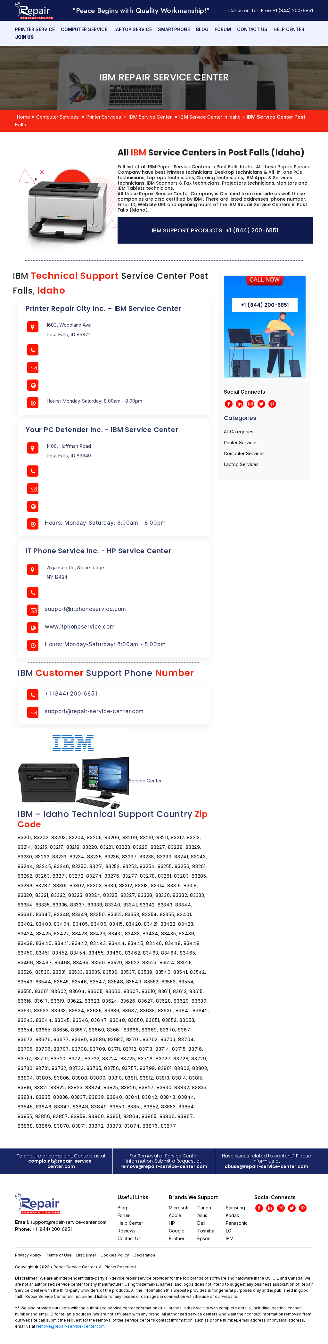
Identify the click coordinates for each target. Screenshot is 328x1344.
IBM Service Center (150, 117)
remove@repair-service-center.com (163, 1166)
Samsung (235, 1207)
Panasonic (237, 1223)
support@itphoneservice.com (85, 609)
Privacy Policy (28, 1255)
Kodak (232, 1215)
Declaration (144, 1255)
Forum (223, 29)
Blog (202, 29)
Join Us (24, 37)
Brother (176, 1238)
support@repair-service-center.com (94, 711)
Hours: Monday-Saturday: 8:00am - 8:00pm (105, 523)
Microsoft (179, 1207)
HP (172, 1223)
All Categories (238, 431)
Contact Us (252, 29)
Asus (202, 1215)
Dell (201, 1223)
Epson (203, 1238)
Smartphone (174, 29)
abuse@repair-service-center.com (266, 1166)
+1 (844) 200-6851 (292, 10)
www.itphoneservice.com (80, 626)
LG (228, 1230)
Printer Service (35, 29)
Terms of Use (59, 1255)
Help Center (289, 29)
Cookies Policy (115, 1255)
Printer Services (103, 117)
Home (23, 117)
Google (176, 1230)
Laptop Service (132, 29)
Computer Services (57, 117)
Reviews (126, 1230)
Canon (204, 1207)
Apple (175, 1215)
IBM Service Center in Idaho (210, 117)
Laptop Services (241, 464)
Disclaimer (86, 1255)
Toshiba (205, 1230)
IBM (230, 1238)
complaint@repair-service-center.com (61, 1164)
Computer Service (84, 29)
